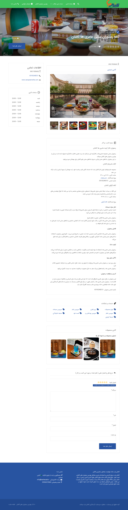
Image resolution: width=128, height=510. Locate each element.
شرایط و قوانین (26, 4)
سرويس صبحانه (57, 309)
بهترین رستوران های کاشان (84, 475)
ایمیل (114, 425)
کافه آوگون (104, 202)
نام (114, 415)
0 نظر (104, 47)
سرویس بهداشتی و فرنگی (90, 313)
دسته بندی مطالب (58, 4)
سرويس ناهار (109, 313)
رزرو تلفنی (93, 309)
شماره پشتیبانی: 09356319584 (51, 482)
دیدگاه (113, 390)
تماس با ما (14, 4)
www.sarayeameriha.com (30, 80)
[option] (83, 96)
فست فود (76, 313)
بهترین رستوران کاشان (41, 4)
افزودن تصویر (12, 38)
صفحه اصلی (69, 4)
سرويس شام (75, 309)
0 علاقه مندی (93, 46)
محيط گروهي (109, 317)
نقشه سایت (11, 504)
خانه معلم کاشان (99, 477)
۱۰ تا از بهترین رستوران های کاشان (25, 504)
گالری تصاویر (111, 70)
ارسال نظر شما (16, 46)
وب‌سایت (113, 435)
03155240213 (34, 76)
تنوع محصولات (109, 309)
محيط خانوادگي (57, 313)
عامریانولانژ (104, 178)
